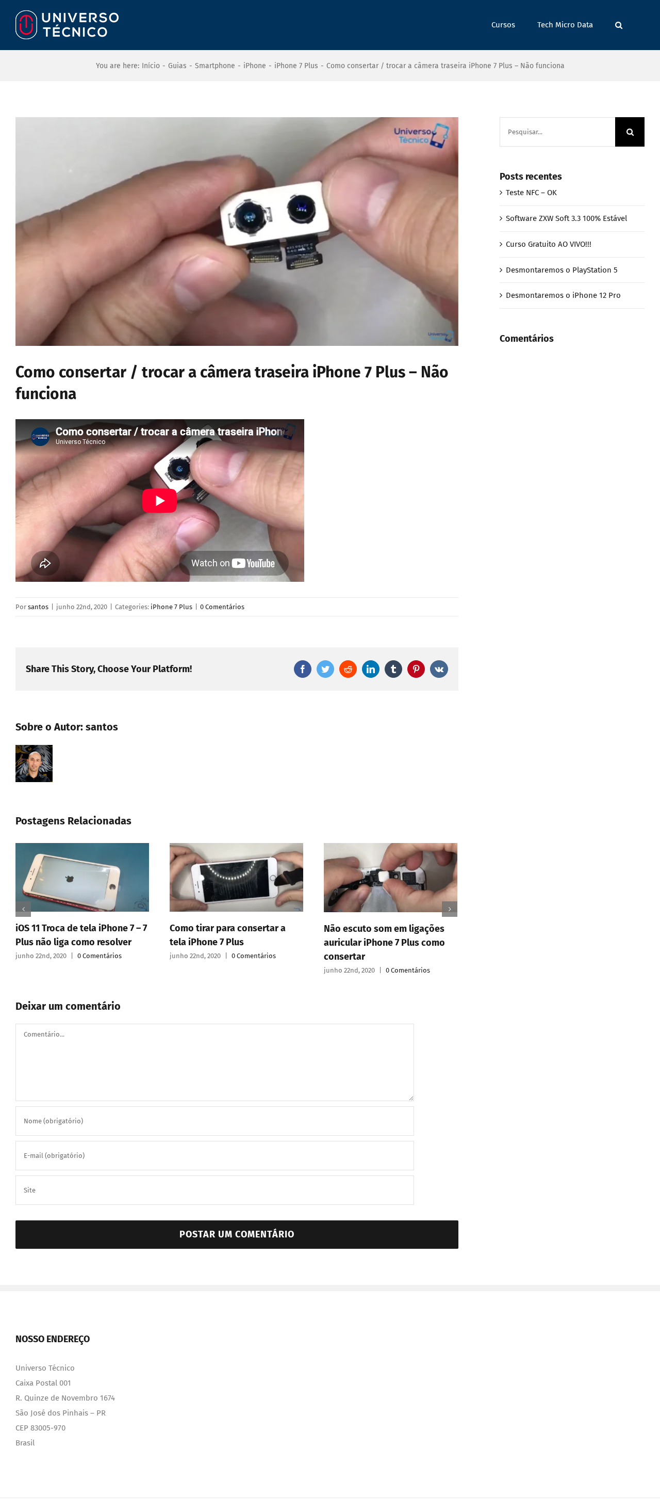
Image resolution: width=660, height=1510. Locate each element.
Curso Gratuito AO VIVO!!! (548, 244)
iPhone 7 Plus (171, 607)
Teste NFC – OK (531, 192)
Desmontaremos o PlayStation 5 (562, 270)
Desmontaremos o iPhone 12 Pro (563, 295)
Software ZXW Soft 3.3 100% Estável (566, 218)
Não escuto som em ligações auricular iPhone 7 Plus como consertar (384, 942)
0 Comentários (222, 607)
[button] (618, 25)
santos (38, 607)
